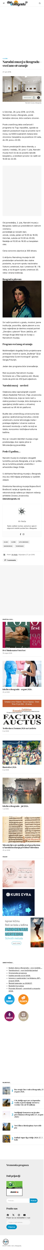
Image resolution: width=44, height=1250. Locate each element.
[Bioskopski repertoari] (9, 999)
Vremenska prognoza (18, 973)
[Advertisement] (22, 30)
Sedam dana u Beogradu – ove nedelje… (25, 968)
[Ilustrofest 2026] (22, 752)
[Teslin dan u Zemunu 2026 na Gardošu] (22, 713)
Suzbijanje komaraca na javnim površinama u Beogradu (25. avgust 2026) (28, 1114)
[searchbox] (18, 1200)
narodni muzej (8, 546)
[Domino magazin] (14, 1192)
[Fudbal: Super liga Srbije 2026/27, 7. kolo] (6, 1139)
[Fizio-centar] (23, 932)
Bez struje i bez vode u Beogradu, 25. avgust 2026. (29, 1090)
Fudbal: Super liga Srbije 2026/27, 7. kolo (28, 1138)
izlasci (6, 542)
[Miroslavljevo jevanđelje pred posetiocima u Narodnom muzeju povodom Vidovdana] (22, 830)
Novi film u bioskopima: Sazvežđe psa (27, 1126)
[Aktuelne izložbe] (23, 1016)
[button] (4, 3)
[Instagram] (23, 534)
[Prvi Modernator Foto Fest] (22, 635)
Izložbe (5, 58)
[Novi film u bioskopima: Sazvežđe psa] (6, 1127)
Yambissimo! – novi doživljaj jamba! (23, 970)
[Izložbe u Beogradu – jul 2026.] (22, 791)
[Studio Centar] (14, 1185)
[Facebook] (20, 534)
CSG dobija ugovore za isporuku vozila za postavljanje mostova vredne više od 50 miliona (27, 1102)
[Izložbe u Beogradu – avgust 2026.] (22, 674)
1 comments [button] (11, 560)
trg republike (19, 546)
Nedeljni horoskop (16, 986)
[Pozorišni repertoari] (23, 999)
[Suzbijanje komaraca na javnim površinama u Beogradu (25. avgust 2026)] (6, 1115)
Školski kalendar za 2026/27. (20, 983)
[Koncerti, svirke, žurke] (9, 1016)
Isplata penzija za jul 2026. (20, 975)
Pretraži (34, 1200)
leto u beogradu (24, 542)
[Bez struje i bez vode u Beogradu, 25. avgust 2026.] (6, 1090)
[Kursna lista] (19, 874)
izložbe (13, 542)
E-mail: (27, 1218)
